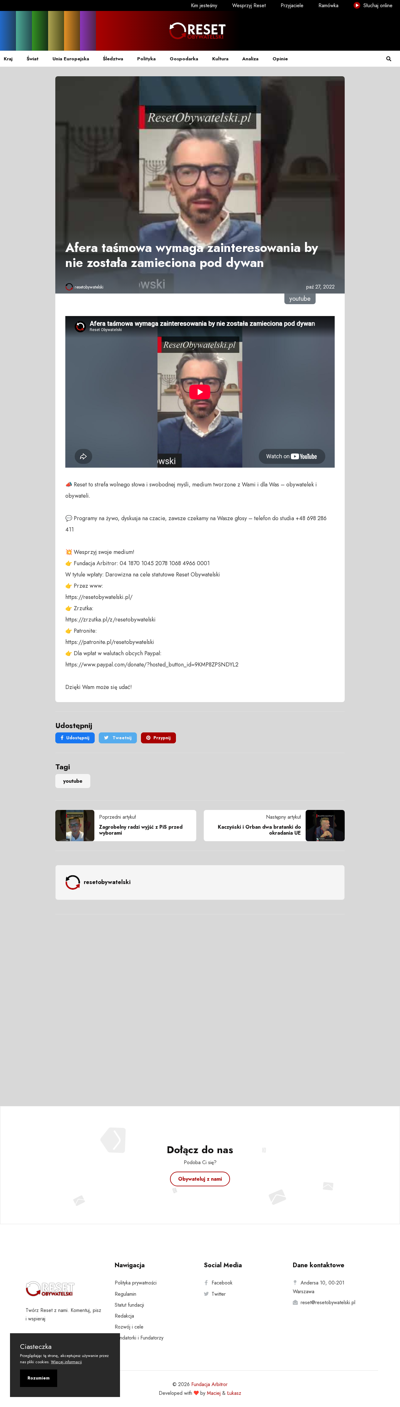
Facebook (222, 1282)
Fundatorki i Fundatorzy (139, 1337)
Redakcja (124, 1315)
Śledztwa (113, 58)
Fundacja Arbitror (209, 1384)
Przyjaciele (292, 5)
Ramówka (328, 5)
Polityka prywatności (136, 1282)
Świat (32, 58)
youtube (72, 781)
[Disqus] (200, 1002)
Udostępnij (77, 738)
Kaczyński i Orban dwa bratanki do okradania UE (259, 830)
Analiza (250, 58)
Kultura (220, 58)
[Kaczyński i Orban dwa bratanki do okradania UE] (323, 825)
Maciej (214, 1393)
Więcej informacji (66, 1362)
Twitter (219, 1294)
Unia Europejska (70, 58)
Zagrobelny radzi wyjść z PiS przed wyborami (140, 830)
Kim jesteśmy (204, 5)
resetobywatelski (89, 287)
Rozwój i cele (129, 1326)
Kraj (8, 58)
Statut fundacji (129, 1305)
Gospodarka (184, 58)
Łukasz (234, 1393)
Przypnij (162, 738)
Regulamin (125, 1294)
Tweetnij (121, 738)
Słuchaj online (377, 5)
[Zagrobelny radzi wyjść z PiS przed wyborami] (77, 825)
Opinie (280, 58)
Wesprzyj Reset (249, 5)
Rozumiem (39, 1378)
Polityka (146, 58)
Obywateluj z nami (200, 1179)
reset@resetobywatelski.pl (328, 1302)
